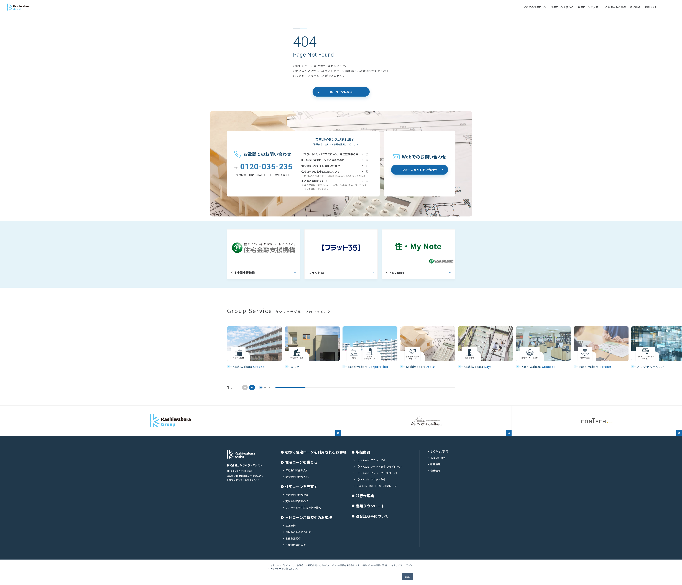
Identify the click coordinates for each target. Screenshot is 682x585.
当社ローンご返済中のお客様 (308, 517)
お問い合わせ (652, 7)
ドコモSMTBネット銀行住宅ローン (376, 485)
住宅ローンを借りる (562, 7)
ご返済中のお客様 (615, 7)
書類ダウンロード (370, 506)
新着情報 (435, 464)
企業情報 (435, 470)
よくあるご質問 (439, 451)
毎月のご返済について (298, 532)
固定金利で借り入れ (296, 470)
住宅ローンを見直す (589, 7)
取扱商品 (635, 7)
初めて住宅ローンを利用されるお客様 (316, 452)
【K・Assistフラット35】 (371, 460)
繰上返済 (290, 525)
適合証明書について (372, 516)
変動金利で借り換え (296, 501)
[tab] (261, 387)
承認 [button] (407, 576)
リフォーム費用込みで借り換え (303, 507)
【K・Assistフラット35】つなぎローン (379, 466)
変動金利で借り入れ (296, 476)
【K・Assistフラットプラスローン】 (377, 473)
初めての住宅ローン (535, 7)
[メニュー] (675, 7)
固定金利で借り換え (296, 494)
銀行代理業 (365, 496)
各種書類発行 (293, 538)
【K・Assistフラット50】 (371, 479)
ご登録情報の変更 (295, 544)
